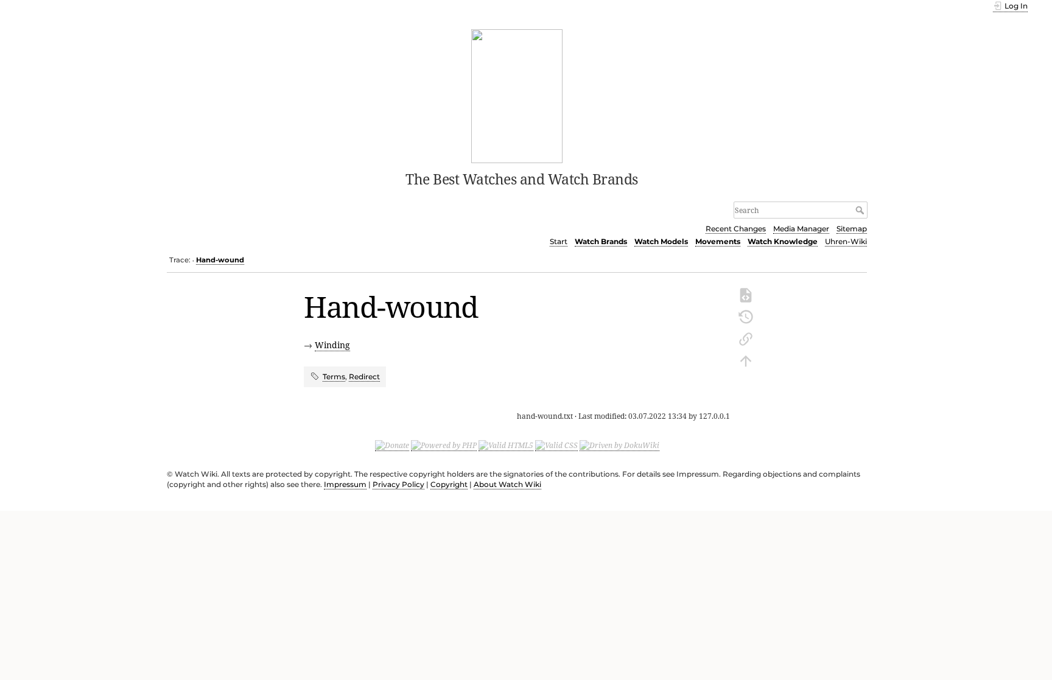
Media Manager (801, 228)
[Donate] (392, 445)
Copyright (449, 484)
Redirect (364, 376)
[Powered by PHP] (444, 445)
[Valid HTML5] (506, 445)
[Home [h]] (517, 94)
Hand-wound (220, 260)
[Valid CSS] (556, 445)
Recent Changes (736, 228)
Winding (332, 345)
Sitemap (851, 228)
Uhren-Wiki (846, 241)
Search (861, 210)
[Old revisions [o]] (746, 316)
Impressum (345, 484)
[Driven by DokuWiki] (619, 445)
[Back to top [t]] (746, 360)
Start (558, 241)
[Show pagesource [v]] (746, 294)
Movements (717, 241)
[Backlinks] (746, 338)
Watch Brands (601, 241)
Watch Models (661, 241)
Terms (334, 376)
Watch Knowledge (783, 241)
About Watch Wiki (507, 484)
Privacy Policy (398, 484)
